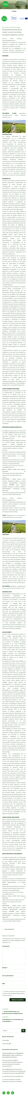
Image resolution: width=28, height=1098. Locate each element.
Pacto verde (16, 27)
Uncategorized (9, 929)
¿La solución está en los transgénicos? (12, 1076)
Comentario (6, 946)
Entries (5, 1040)
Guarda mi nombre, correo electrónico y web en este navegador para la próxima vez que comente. (13, 993)
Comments (6, 1043)
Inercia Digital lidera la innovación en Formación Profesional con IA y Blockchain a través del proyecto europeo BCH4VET (14, 1071)
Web (3, 983)
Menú (14, 11)
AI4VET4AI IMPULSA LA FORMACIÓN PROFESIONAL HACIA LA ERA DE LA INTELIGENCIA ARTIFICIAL (12, 1055)
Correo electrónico (8, 975)
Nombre (5, 967)
